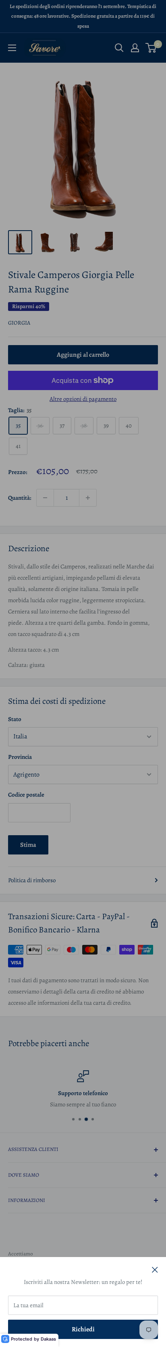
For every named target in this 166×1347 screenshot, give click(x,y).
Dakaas (48, 1339)
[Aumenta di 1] (87, 497)
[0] (151, 48)
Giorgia (19, 323)
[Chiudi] (155, 1269)
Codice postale (26, 795)
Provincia (20, 757)
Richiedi (83, 1329)
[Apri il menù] (12, 48)
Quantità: (19, 498)
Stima (28, 844)
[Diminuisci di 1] (45, 497)
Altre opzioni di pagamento (83, 399)
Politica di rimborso (32, 880)
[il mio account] (135, 47)
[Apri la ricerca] (119, 47)
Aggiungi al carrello (83, 354)
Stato (14, 719)
